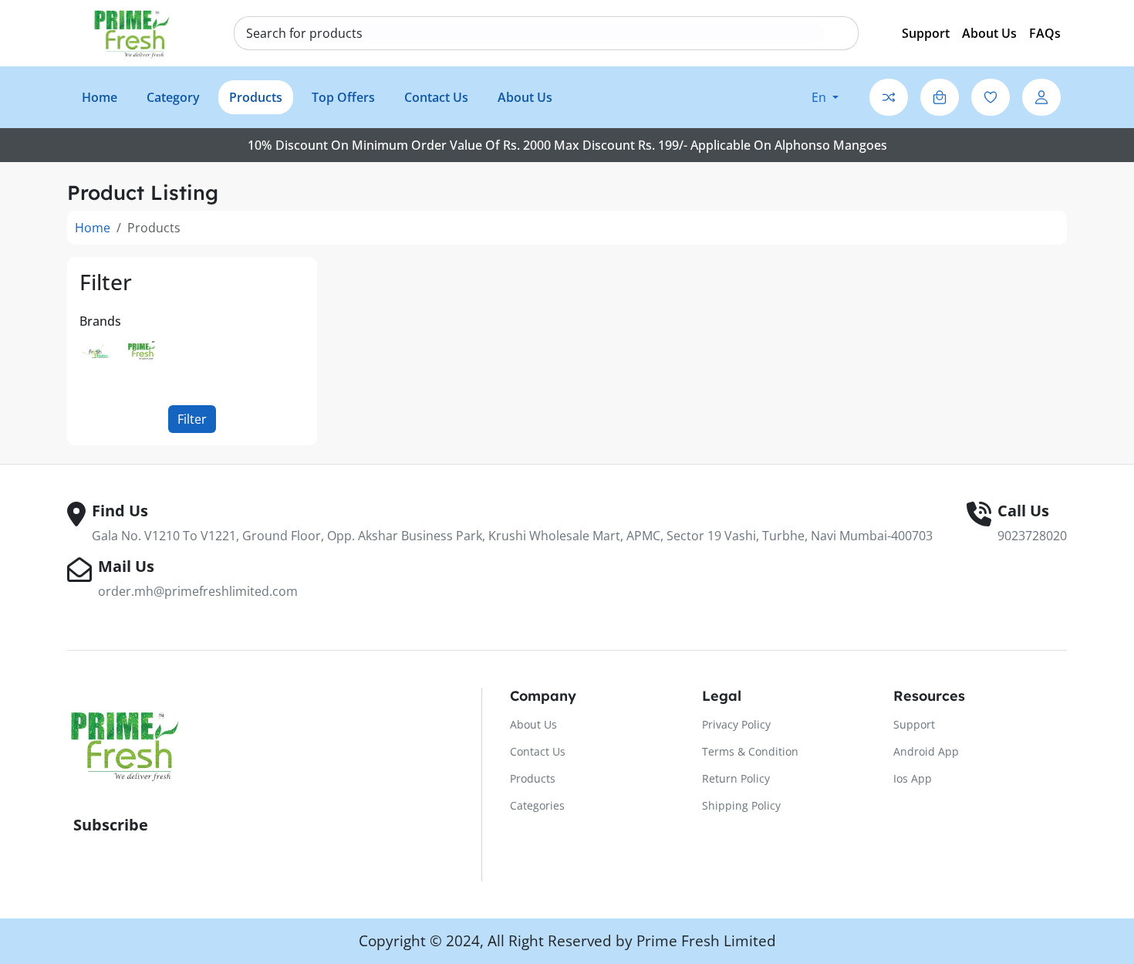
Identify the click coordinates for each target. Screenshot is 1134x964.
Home (92, 227)
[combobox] (535, 33)
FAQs (1045, 33)
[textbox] (304, 33)
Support (926, 33)
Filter (192, 419)
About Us (989, 33)
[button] (825, 97)
